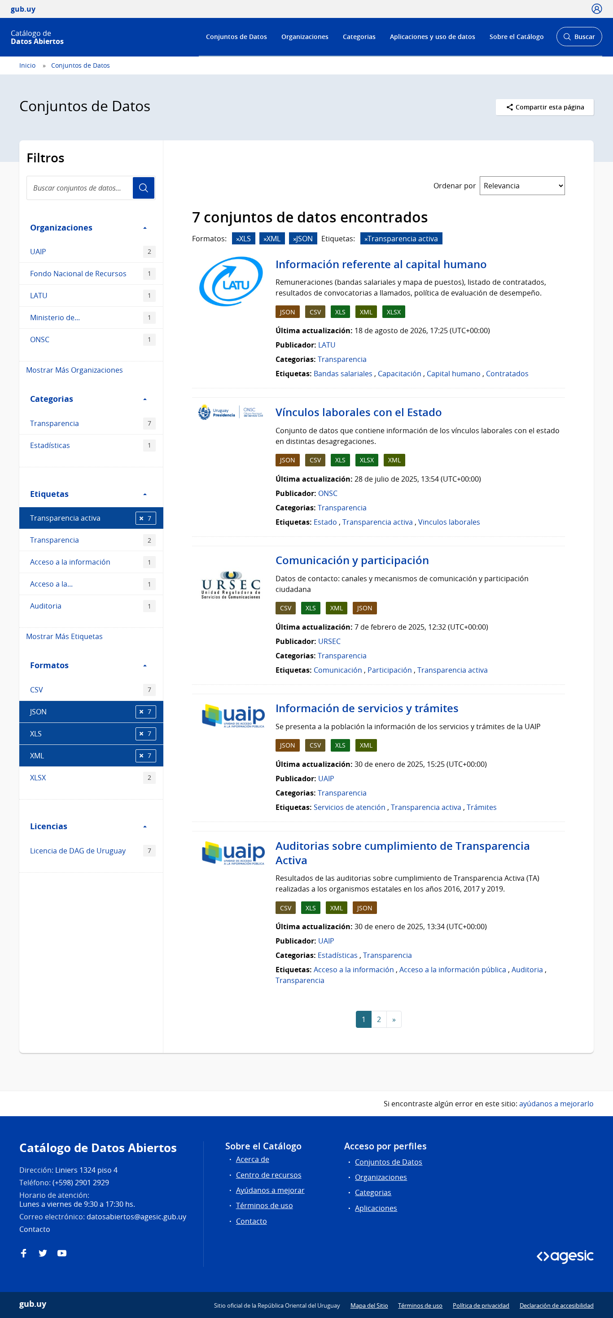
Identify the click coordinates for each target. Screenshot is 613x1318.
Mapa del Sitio (369, 1305)
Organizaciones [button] (61, 227)
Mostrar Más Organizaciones (74, 370)
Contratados (507, 373)
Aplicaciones (376, 1208)
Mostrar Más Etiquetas (64, 636)
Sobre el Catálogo (517, 36)
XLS (90, 734)
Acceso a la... (90, 584)
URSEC (329, 641)
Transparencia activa (90, 518)
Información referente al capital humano (381, 264)
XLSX (90, 778)
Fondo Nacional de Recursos (90, 273)
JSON (90, 712)
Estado (325, 522)
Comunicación (338, 670)
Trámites (482, 807)
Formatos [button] (49, 665)
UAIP (90, 252)
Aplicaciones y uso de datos (432, 36)
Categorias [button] (51, 399)
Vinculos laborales (449, 522)
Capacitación (399, 373)
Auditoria (90, 606)
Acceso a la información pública (452, 969)
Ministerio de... (90, 317)
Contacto (251, 1221)
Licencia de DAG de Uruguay (90, 851)
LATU (90, 295)
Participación (390, 670)
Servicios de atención (349, 807)
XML (90, 756)
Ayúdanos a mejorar (270, 1190)
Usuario (143, 188)
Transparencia (90, 423)
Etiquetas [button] (49, 494)
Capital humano (454, 373)
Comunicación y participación (352, 560)
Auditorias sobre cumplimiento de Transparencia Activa (403, 853)
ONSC (90, 339)
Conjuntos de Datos (236, 36)
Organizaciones (304, 36)
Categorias (359, 36)
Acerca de (252, 1159)
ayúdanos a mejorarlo (556, 1104)
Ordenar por (454, 186)
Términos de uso (264, 1205)
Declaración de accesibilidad (557, 1305)
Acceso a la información (90, 562)
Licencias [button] (48, 826)
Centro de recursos (269, 1175)
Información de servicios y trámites (367, 708)
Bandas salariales (343, 373)
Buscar (579, 39)
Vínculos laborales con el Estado (359, 412)
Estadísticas (90, 445)
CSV (90, 690)
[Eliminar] (237, 239)
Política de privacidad (481, 1305)
